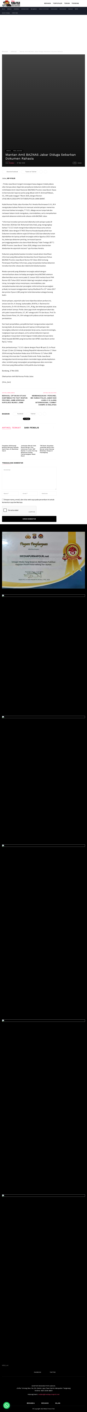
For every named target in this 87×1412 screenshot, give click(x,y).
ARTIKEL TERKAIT (11, 428)
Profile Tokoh (15, 12)
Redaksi (11, 163)
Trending (75, 3)
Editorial (9, 9)
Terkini (67, 3)
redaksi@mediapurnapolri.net (48, 1394)
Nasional (70, 9)
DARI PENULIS (31, 428)
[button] (82, 3)
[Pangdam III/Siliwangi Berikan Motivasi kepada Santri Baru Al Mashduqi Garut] (10, 438)
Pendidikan (16, 9)
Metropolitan (34, 9)
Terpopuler (57, 3)
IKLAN (57, 1403)
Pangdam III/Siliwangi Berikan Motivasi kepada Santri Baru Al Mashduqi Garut (10, 448)
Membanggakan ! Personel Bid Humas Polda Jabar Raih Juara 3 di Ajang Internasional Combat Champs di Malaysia (43, 400)
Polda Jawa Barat (17, 150)
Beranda (47, 3)
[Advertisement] (43, 32)
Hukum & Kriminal (43, 9)
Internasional (54, 9)
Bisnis (3, 9)
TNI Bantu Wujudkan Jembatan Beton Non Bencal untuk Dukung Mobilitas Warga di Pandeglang (47, 449)
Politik (76, 9)
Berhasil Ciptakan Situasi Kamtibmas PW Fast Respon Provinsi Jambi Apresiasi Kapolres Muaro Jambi (14, 399)
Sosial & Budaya (6, 12)
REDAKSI (45, 1403)
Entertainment (25, 9)
